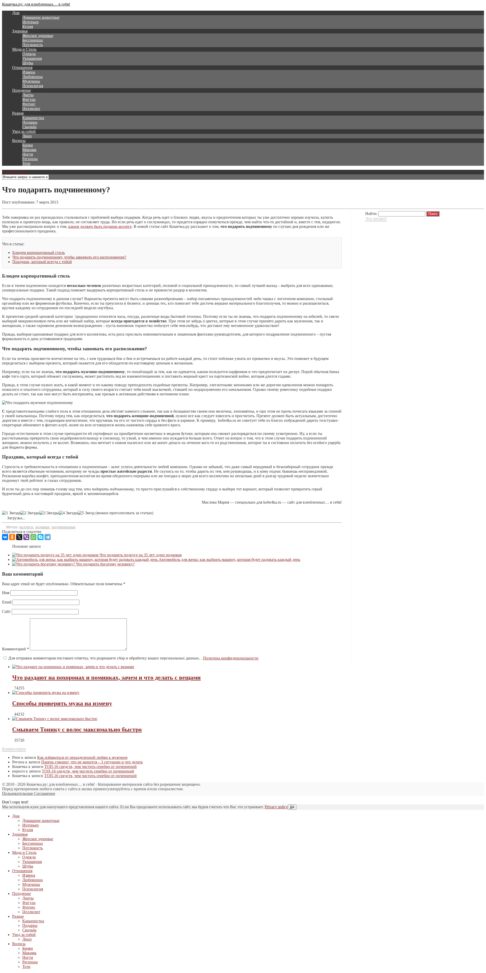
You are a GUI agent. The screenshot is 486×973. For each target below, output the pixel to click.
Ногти (27, 154)
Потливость (32, 45)
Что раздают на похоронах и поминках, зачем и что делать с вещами (106, 677)
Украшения (32, 58)
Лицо (27, 136)
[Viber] (26, 537)
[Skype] (40, 537)
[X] (19, 537)
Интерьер (30, 22)
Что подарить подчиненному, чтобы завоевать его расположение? (69, 257)
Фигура (28, 99)
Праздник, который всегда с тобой (42, 262)
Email (6, 602)
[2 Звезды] (29, 513)
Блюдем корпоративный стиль (38, 252)
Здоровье (20, 31)
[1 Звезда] (11, 513)
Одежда (29, 54)
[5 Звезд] (86, 513)
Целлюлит (31, 108)
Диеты (28, 95)
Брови (27, 145)
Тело (26, 163)
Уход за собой (24, 131)
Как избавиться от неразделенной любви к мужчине (82, 757)
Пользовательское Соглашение (28, 793)
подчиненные (63, 527)
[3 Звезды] (49, 513)
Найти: (371, 213)
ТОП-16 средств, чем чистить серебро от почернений (90, 766)
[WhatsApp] (33, 537)
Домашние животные (40, 17)
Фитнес (28, 104)
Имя (5, 593)
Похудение (21, 90)
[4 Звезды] (68, 513)
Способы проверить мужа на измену (62, 703)
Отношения (22, 67)
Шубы (27, 63)
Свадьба (29, 127)
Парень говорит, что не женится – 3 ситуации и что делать (92, 762)
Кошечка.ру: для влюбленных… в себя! (36, 4)
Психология (32, 86)
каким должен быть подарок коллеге (100, 226)
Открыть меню (15, 172)
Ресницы (30, 159)
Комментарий (15, 649)
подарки (42, 527)
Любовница (32, 77)
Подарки (29, 122)
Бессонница (32, 40)
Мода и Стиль (24, 49)
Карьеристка (33, 118)
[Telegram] (48, 537)
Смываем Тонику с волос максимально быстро (77, 729)
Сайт (6, 611)
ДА (292, 807)
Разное (18, 113)
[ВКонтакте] (5, 537)
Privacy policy (276, 807)
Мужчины (31, 81)
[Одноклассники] (12, 537)
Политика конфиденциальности (230, 658)
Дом (15, 13)
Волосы (19, 140)
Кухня (27, 26)
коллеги (26, 527)
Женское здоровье (37, 35)
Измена (28, 72)
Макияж (29, 150)
